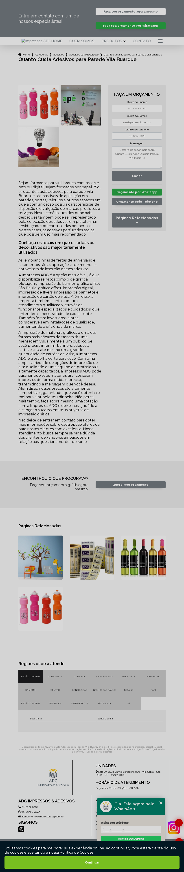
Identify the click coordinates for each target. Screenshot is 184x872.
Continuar (92, 862)
